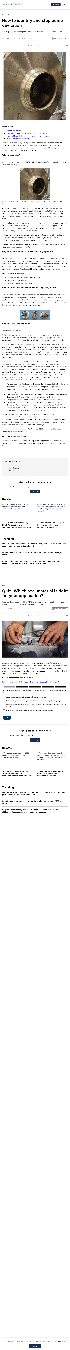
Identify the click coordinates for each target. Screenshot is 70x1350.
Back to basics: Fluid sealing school (15, 280)
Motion (62, 441)
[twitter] (35, 45)
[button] (3, 4)
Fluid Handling (7, 14)
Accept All (35, 1346)
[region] (35, 1344)
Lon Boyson (6, 38)
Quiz (3, 585)
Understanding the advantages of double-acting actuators (22, 277)
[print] (67, 45)
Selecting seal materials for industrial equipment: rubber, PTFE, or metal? (30, 682)
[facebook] (28, 45)
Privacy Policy (61, 1341)
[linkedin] (32, 45)
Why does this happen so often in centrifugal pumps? (27, 133)
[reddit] (38, 45)
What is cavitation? (14, 131)
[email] (41, 45)
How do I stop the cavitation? (18, 138)
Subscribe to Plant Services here (15, 431)
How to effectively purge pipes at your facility (18, 283)
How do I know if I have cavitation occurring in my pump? (29, 136)
